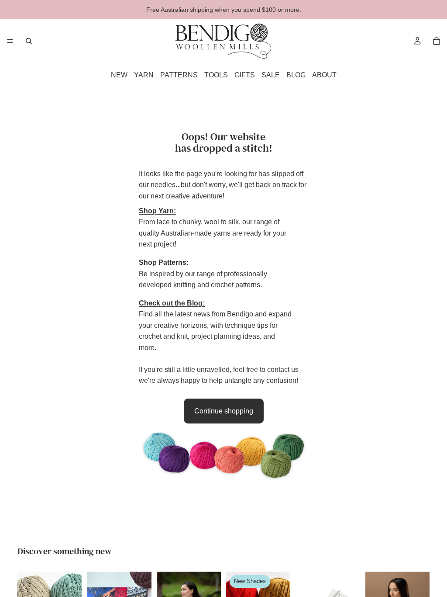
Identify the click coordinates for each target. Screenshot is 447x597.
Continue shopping (223, 411)
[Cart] (436, 41)
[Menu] (10, 41)
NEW (119, 75)
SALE (270, 75)
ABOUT (324, 75)
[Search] (28, 41)
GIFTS (244, 75)
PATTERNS (179, 75)
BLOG (296, 75)
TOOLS (216, 75)
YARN (144, 75)
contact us (283, 369)
